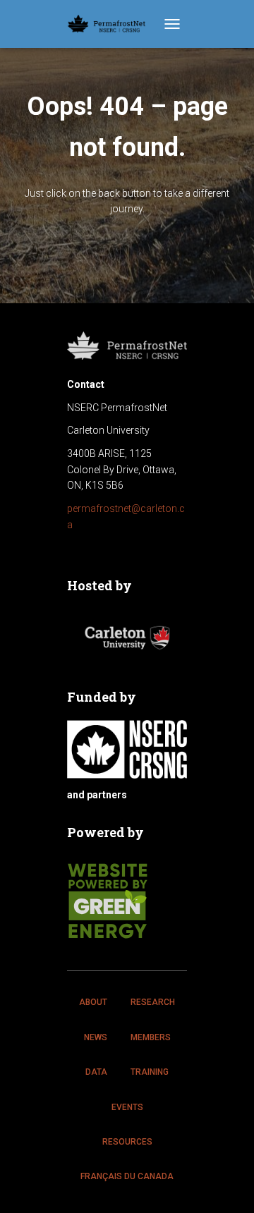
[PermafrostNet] (112, 24)
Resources (127, 1142)
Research (153, 1002)
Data (96, 1072)
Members (151, 1037)
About (93, 1002)
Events (127, 1107)
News (95, 1037)
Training (150, 1072)
